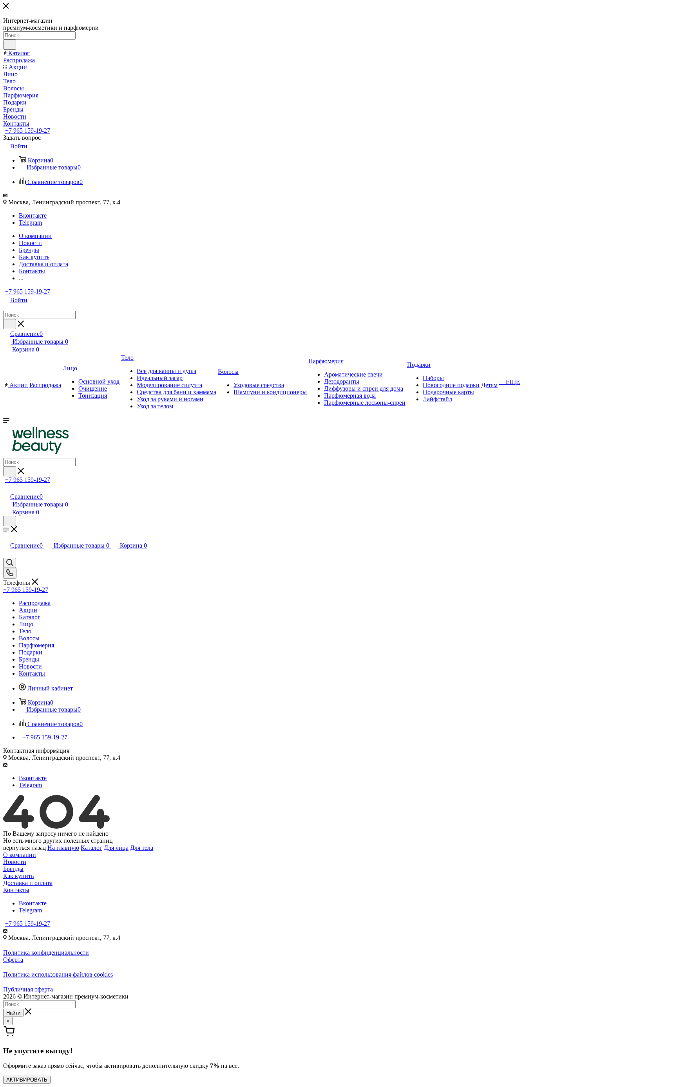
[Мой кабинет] (6, 488)
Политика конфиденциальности (46, 952)
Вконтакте (33, 215)
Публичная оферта (28, 989)
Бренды (13, 868)
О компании (19, 854)
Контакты (16, 890)
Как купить (18, 875)
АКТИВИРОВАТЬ (26, 1080)
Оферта (13, 959)
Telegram (30, 222)
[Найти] (9, 45)
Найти (13, 1013)
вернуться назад (24, 847)
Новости (14, 861)
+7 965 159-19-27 (27, 130)
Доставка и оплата (27, 883)
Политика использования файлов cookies (58, 974)
